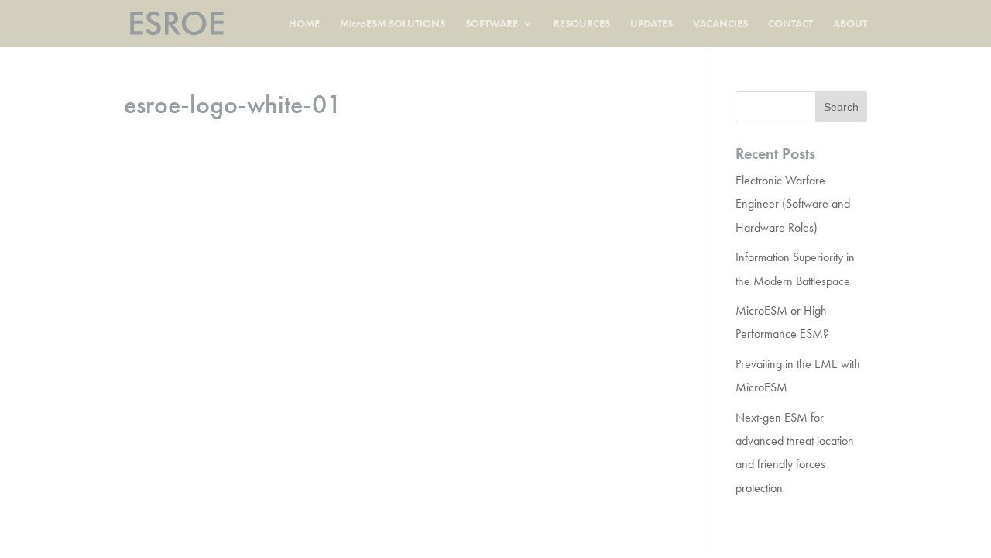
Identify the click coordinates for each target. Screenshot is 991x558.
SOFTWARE (491, 24)
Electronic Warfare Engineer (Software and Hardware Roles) (793, 204)
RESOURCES (582, 24)
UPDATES (651, 24)
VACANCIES (720, 24)
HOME (304, 24)
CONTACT (790, 24)
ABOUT (850, 24)
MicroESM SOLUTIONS (392, 24)
